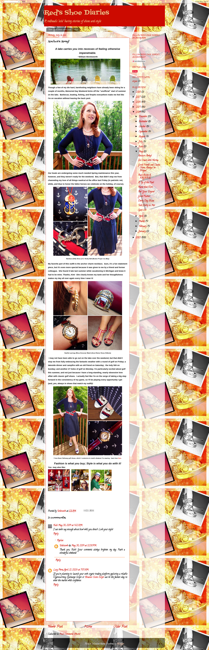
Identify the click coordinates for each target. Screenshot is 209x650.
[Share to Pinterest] (93, 510)
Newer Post (55, 626)
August (142, 137)
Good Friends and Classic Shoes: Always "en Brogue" (149, 167)
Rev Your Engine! (146, 192)
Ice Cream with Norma (148, 160)
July (141, 142)
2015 (138, 107)
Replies (60, 540)
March (142, 221)
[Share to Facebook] (91, 510)
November (143, 122)
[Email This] (85, 510)
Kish (55, 525)
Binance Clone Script (94, 577)
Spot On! (142, 210)
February (143, 226)
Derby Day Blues (146, 201)
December (143, 116)
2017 (138, 97)
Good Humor (144, 196)
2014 (138, 112)
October (142, 127)
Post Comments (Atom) (70, 634)
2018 (138, 92)
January (142, 231)
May (141, 152)
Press (76, 29)
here (119, 458)
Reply (55, 534)
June (141, 147)
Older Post (120, 626)
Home (50, 29)
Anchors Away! (145, 156)
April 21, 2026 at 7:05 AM (76, 570)
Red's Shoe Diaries (76, 13)
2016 (138, 102)
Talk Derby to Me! (146, 205)
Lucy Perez (58, 570)
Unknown (64, 546)
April (141, 216)
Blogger (120, 644)
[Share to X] (89, 510)
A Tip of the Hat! (146, 182)
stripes (134, 81)
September (143, 132)
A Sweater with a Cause (63, 29)
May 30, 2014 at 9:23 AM (70, 525)
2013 (138, 237)
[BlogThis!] (87, 510)
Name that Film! (145, 187)
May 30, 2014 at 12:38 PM (83, 546)
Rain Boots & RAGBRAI (144, 176)
